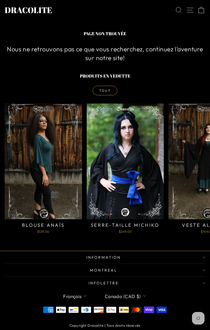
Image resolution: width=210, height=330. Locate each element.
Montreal (103, 270)
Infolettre (104, 283)
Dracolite (28, 10)
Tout (105, 91)
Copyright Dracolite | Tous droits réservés (105, 325)
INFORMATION (103, 257)
